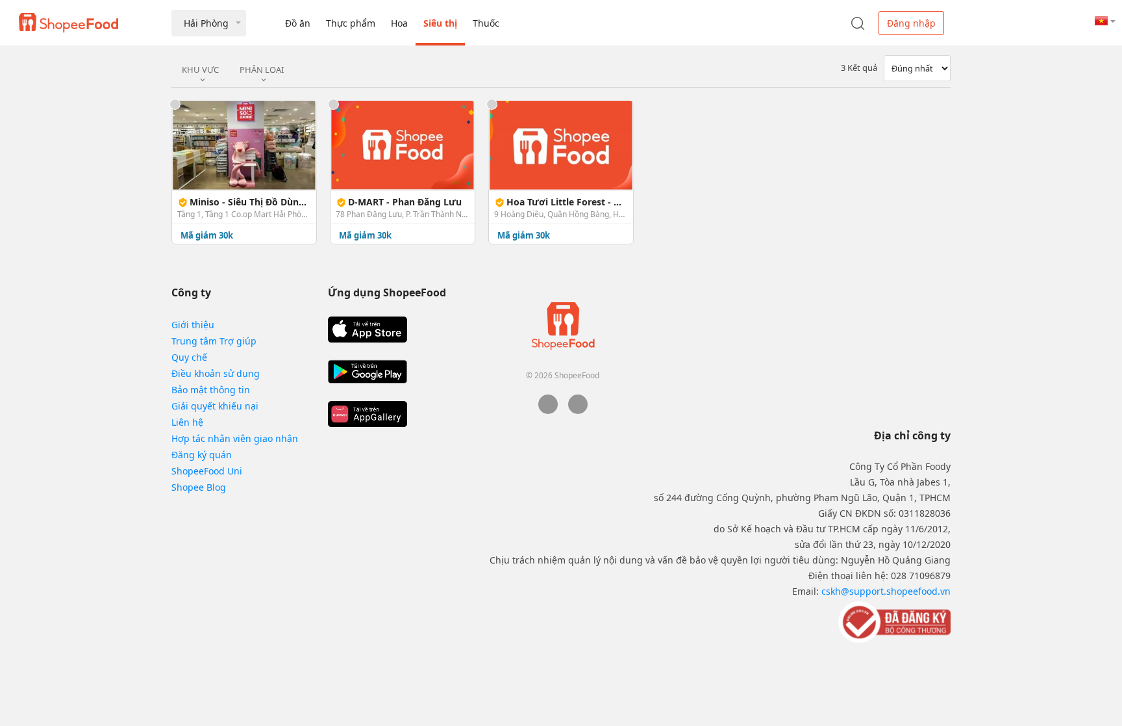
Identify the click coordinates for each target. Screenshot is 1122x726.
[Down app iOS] (367, 330)
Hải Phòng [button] (206, 23)
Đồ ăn (297, 23)
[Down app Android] (367, 372)
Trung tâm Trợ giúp (213, 341)
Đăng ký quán (201, 454)
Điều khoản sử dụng (215, 373)
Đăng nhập (911, 23)
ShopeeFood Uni (206, 471)
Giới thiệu (192, 324)
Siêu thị (440, 23)
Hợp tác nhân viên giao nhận (234, 438)
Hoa (399, 23)
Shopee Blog (198, 487)
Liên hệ (187, 422)
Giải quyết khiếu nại (214, 406)
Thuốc (486, 23)
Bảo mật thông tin (210, 389)
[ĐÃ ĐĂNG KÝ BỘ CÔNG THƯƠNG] (893, 621)
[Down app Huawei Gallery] (367, 414)
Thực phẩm (350, 23)
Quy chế (189, 357)
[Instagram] (578, 410)
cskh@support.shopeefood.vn (886, 591)
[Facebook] (548, 410)
